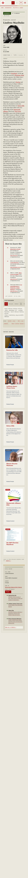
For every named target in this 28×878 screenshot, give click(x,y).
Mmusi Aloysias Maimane (11, 464)
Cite (18, 55)
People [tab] (8, 591)
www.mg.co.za (13, 255)
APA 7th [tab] (6, 304)
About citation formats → (18, 323)
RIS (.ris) (21, 321)
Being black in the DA (15, 249)
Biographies (8, 7)
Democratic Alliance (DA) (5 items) (13, 587)
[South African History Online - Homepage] (3, 3)
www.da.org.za (14, 291)
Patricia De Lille (12, 350)
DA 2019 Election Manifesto (12, 543)
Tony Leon (18, 111)
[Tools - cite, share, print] (17, 3)
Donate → (8, 560)
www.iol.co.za (13, 279)
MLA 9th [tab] (21, 304)
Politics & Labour (18, 7)
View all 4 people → (10, 627)
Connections (7, 55)
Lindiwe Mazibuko (14, 262)
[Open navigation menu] (25, 3)
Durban (18, 82)
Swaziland (14, 73)
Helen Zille (21, 105)
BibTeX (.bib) (11, 321)
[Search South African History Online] (13, 2)
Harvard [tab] (11, 303)
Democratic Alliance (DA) (13, 504)
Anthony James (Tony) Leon (11, 387)
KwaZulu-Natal (19, 75)
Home (2, 7)
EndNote (6, 323)
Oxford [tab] (16, 303)
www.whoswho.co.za (15, 267)
